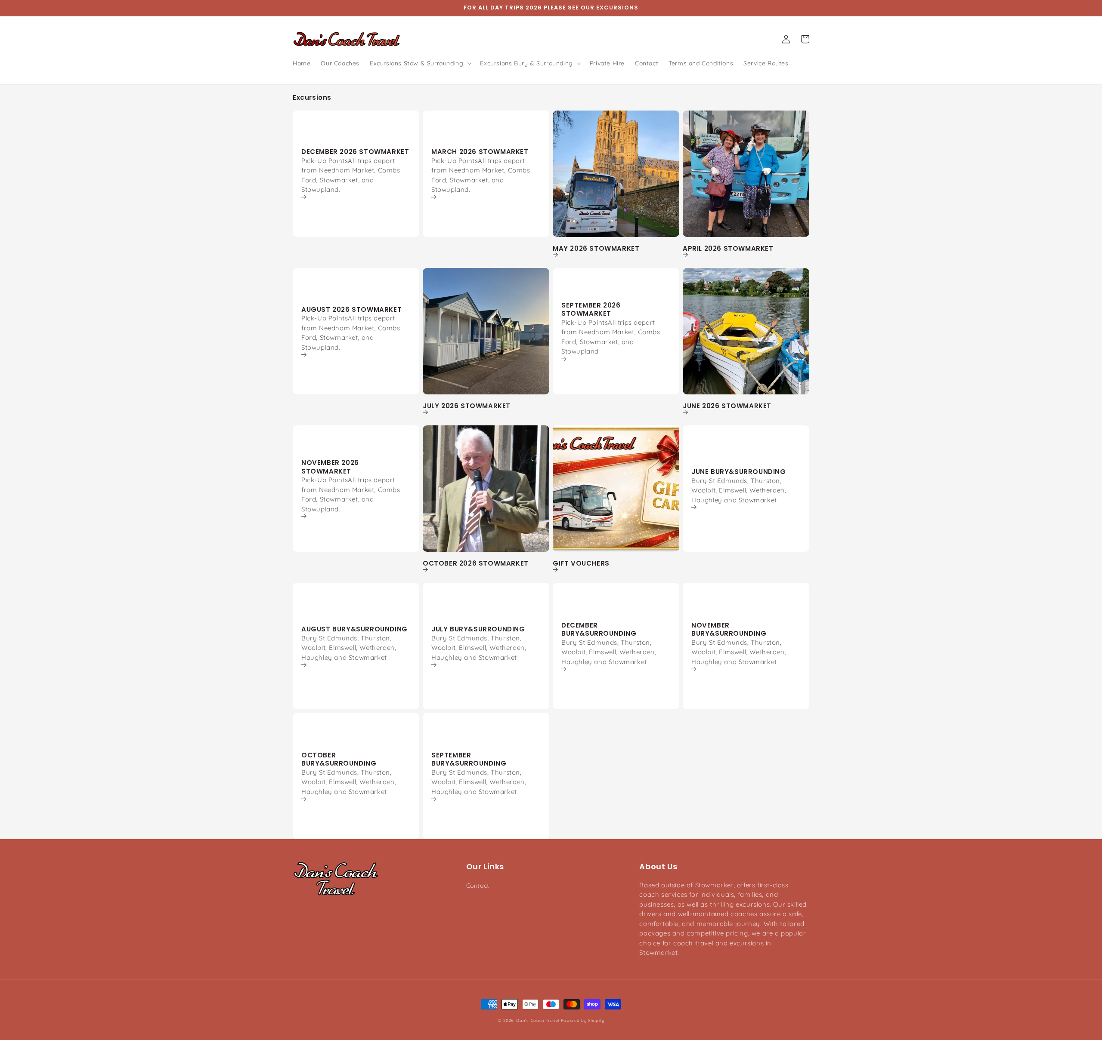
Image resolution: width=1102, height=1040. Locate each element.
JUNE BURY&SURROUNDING (738, 472)
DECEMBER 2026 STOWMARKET (355, 152)
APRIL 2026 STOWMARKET (728, 248)
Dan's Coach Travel (537, 1020)
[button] (420, 63)
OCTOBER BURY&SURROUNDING (339, 759)
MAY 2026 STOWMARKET (596, 248)
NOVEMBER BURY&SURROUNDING (729, 629)
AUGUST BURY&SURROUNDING (354, 629)
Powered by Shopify (582, 1020)
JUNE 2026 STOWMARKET (727, 406)
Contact (477, 885)
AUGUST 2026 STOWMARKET (351, 309)
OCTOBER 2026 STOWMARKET (476, 563)
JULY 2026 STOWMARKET (467, 406)
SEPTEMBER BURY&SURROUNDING (469, 759)
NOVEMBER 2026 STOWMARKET (330, 466)
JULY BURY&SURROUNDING (478, 629)
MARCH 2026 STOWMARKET (480, 152)
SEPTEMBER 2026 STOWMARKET (590, 309)
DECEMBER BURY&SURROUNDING (599, 629)
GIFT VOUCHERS (581, 563)
